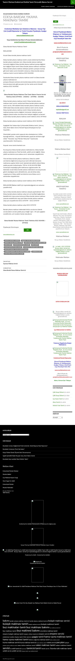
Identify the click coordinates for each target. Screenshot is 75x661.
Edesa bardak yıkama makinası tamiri (35, 242)
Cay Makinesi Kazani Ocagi (10, 477)
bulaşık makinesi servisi (35, 624)
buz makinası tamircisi (55, 627)
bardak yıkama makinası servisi (31, 240)
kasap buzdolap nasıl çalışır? (13, 247)
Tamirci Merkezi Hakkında (48, 6)
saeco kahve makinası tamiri (26, 645)
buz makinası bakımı (37, 627)
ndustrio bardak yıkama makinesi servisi (16, 249)
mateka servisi (51, 642)
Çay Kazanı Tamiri (58, 399)
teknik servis (45, 648)
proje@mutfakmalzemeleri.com (25, 42)
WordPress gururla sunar (8, 658)
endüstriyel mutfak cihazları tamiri (13, 637)
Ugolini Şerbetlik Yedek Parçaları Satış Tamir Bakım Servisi (19, 456)
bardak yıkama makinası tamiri (13, 242)
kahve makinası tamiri (55, 639)
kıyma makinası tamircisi (28, 642)
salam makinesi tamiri (63, 645)
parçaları (60, 642)
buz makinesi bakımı (28, 630)
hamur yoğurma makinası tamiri (39, 640)
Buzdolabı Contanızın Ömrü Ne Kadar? (13, 449)
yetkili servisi (16, 651)
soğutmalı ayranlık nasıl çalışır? (14, 253)
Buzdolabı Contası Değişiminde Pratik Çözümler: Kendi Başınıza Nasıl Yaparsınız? (25, 446)
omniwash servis (37, 251)
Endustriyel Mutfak (8, 484)
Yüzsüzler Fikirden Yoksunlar (65, 6)
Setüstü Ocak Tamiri (58, 405)
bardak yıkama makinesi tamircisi (39, 621)
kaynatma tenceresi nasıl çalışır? (33, 247)
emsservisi (19, 24)
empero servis (44, 634)
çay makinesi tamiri (33, 651)
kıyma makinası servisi (11, 642)
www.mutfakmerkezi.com (25, 35)
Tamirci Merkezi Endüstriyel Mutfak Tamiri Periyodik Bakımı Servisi (27, 2)
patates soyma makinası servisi (10, 645)
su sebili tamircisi (15, 648)
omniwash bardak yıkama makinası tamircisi (17, 251)
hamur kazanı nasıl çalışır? (21, 244)
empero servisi (57, 634)
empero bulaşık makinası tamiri (13, 634)
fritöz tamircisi (27, 637)
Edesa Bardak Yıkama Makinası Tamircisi (14, 269)
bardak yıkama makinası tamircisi (19, 621)
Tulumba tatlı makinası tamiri (61, 648)
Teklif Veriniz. (6, 492)
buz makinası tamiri (10, 631)
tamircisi (31, 648)
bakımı (6, 621)
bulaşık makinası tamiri (15, 624)
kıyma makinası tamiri (41, 642)
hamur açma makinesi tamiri (15, 640)
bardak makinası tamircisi (12, 240)
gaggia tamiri (38, 637)
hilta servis (35, 244)
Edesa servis (8, 244)
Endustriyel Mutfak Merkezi (10, 471)
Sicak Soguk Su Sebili (9, 481)
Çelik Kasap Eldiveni (58, 392)
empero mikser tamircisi (31, 634)
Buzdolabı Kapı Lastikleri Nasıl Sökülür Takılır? (15, 459)
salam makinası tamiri (45, 645)
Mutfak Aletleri (7, 474)
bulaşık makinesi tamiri (50, 624)
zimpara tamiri (25, 651)
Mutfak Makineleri (8, 487)
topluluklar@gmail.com (62, 109)
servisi (6, 648)
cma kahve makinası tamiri (48, 631)
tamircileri (24, 648)
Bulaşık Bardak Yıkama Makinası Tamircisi (16, 14)
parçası (67, 642)
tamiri (38, 648)
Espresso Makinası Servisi (10, 262)
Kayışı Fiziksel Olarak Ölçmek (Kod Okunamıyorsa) (17, 452)
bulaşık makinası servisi (59, 621)
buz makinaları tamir (14, 627)
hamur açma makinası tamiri (58, 637)
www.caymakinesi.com (62, 204)
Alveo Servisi (56, 402)
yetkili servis (7, 651)
